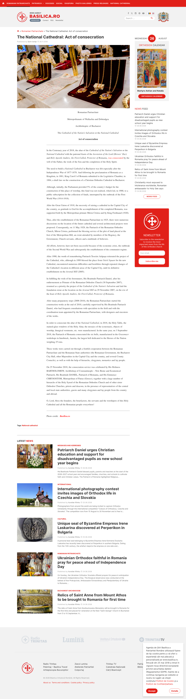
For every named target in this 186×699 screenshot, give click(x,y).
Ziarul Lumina (81, 664)
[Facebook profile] (128, 13)
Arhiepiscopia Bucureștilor (55, 670)
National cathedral (30, 425)
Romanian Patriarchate (18, 3)
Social (59, 3)
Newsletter (59, 20)
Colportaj (79, 670)
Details (174, 691)
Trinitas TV (111, 664)
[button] (182, 3)
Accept (151, 691)
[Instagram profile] (136, 13)
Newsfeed (35, 20)
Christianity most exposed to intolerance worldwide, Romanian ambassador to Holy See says (151, 185)
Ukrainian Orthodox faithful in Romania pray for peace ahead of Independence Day (92, 562)
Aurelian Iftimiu (74, 468)
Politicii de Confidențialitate (159, 684)
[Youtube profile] (143, 13)
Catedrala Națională (115, 667)
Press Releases (101, 3)
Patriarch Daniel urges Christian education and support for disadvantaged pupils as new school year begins (90, 456)
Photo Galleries (84, 3)
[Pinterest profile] (139, 13)
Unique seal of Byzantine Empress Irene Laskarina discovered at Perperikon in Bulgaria (93, 527)
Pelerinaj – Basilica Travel (55, 667)
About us (47, 682)
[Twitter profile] (132, 13)
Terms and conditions (60, 682)
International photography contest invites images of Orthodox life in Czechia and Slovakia (88, 493)
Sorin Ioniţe (32, 42)
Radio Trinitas (49, 664)
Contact (45, 20)
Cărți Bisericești (113, 670)
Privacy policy (89, 682)
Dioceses (50, 3)
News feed (152, 196)
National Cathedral (120, 3)
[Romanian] (150, 13)
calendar (152, 45)
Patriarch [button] (37, 3)
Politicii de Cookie (165, 681)
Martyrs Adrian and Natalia (150, 91)
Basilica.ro (45, 16)
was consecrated (115, 157)
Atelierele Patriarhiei (84, 667)
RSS (52, 20)
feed (141, 108)
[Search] (152, 18)
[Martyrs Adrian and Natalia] (151, 68)
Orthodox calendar (151, 96)
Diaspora (69, 3)
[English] (153, 13)
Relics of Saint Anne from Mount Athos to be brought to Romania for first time (92, 597)
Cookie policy (76, 682)
